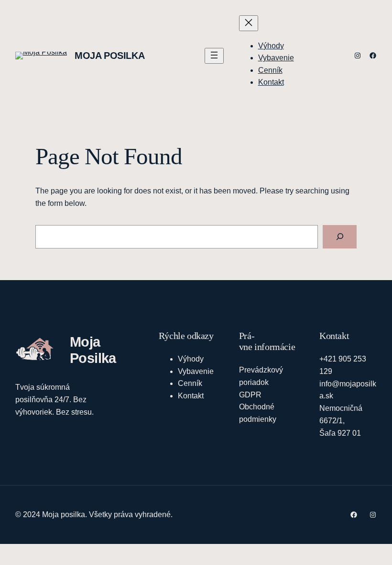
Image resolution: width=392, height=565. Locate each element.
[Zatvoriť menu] (248, 23)
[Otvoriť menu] (214, 56)
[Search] (340, 237)
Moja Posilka (109, 55)
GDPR (250, 394)
